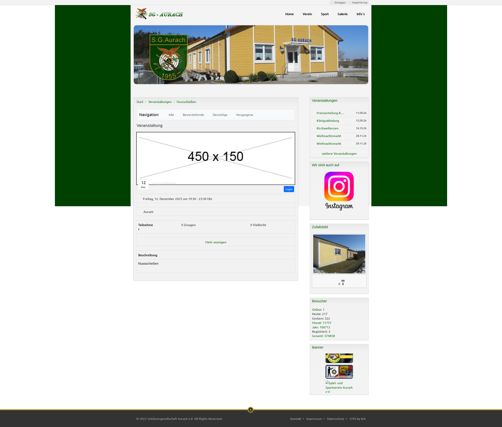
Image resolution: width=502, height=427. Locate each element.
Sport (325, 14)
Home (289, 14)
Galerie (343, 14)
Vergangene (244, 114)
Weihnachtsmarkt (329, 136)
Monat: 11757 (321, 322)
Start (139, 102)
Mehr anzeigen (215, 242)
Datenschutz (336, 419)
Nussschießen (186, 102)
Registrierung (359, 2)
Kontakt (295, 419)
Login (289, 189)
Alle (170, 114)
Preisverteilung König (332, 113)
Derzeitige (219, 114)
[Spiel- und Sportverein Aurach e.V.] (339, 377)
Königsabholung (328, 120)
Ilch (363, 419)
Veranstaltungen (160, 102)
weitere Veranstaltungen (339, 153)
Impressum (314, 419)
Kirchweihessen (327, 128)
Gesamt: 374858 (323, 336)
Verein (307, 14)
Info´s (361, 14)
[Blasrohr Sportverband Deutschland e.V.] (339, 362)
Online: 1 (318, 309)
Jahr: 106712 (321, 327)
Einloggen (340, 2)
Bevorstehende (192, 114)
